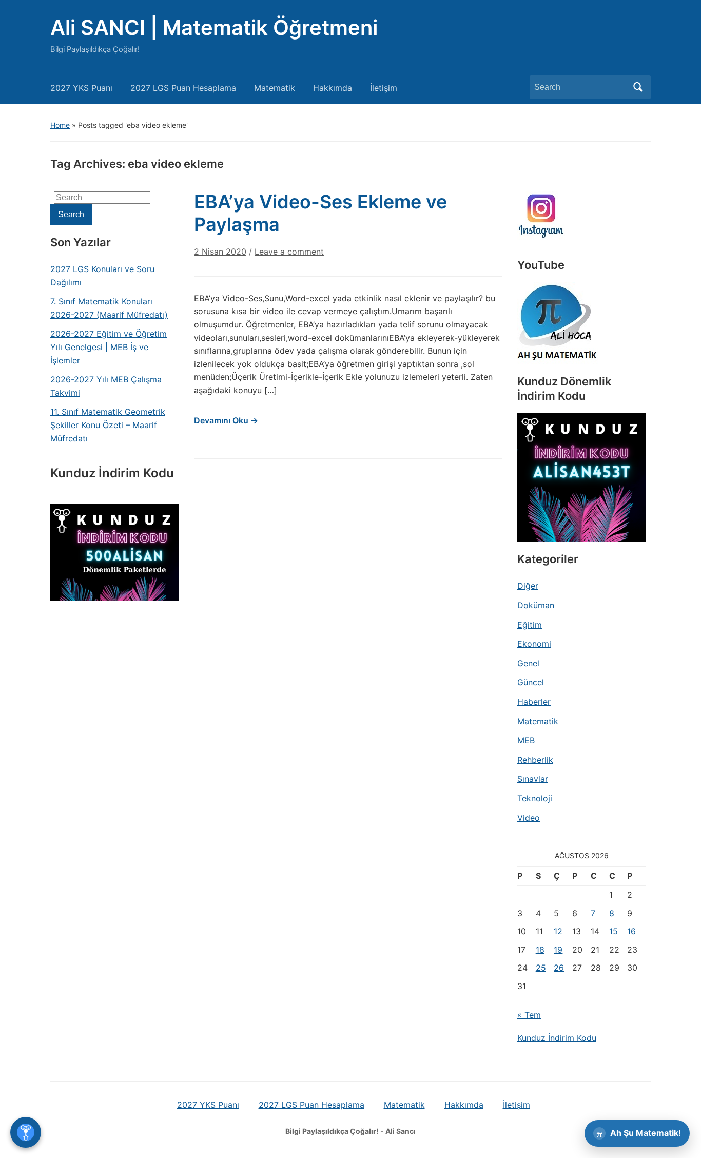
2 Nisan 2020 (220, 251)
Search (638, 87)
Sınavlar (532, 779)
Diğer (527, 586)
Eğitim (529, 625)
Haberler (534, 702)
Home (60, 125)
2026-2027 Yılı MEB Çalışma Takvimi (106, 386)
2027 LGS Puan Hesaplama (183, 88)
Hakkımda (332, 88)
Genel (528, 663)
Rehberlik (535, 760)
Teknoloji (534, 798)
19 (558, 949)
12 (558, 931)
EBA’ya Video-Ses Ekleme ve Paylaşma (320, 212)
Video (528, 818)
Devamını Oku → (226, 420)
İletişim (383, 88)
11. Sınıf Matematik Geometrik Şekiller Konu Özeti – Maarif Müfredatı (107, 425)
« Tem (529, 1015)
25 (541, 967)
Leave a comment (289, 251)
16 (631, 931)
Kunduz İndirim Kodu (556, 1038)
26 (559, 967)
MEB (526, 740)
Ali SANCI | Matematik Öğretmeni (214, 27)
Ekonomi (534, 644)
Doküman (535, 605)
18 (540, 949)
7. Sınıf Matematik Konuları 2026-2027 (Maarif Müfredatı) (109, 308)
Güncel (530, 682)
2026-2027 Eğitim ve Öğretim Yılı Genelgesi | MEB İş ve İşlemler (108, 347)
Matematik (274, 88)
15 (613, 931)
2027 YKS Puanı (81, 88)
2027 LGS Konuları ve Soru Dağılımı (102, 275)
